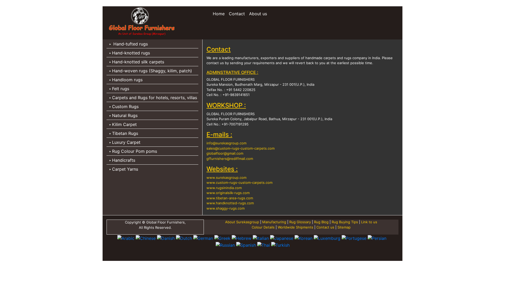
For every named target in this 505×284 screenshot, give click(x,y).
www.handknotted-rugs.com (230, 203)
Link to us (369, 222)
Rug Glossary (300, 222)
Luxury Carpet (126, 142)
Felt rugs (120, 88)
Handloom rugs (127, 79)
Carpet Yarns (125, 169)
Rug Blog (321, 222)
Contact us (325, 227)
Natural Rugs (125, 115)
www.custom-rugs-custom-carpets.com (239, 182)
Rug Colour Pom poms (134, 151)
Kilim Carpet (124, 124)
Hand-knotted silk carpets (138, 61)
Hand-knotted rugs (131, 52)
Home (220, 13)
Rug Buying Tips (345, 222)
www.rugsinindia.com (224, 188)
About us (258, 13)
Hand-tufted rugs (130, 44)
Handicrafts (123, 160)
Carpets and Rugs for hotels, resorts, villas (154, 97)
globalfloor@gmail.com (224, 153)
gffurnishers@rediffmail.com (229, 158)
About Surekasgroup (242, 222)
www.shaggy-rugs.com (225, 208)
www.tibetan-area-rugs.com (229, 198)
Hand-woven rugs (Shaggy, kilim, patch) (152, 70)
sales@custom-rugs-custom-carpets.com (240, 148)
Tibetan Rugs (125, 133)
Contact (237, 13)
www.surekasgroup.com (226, 177)
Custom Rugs (125, 106)
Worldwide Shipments (296, 227)
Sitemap (344, 227)
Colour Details (264, 227)
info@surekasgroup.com (226, 143)
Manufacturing (274, 222)
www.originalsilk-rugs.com (228, 193)
